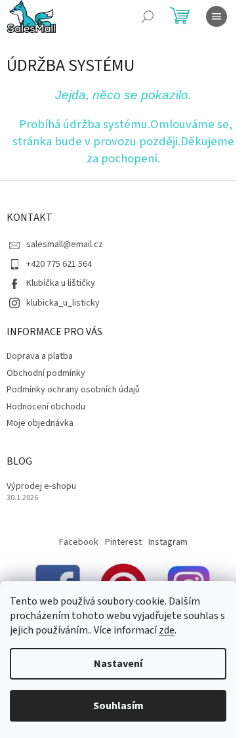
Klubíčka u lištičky (60, 283)
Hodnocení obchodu (46, 406)
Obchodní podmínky (46, 373)
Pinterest (123, 542)
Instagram (168, 542)
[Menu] (216, 16)
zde (166, 630)
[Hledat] (147, 16)
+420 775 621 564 (59, 264)
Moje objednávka (40, 423)
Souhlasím (118, 706)
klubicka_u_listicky (63, 303)
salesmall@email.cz (64, 244)
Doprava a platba (40, 356)
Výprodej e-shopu (41, 486)
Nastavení (118, 664)
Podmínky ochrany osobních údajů (73, 389)
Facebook (78, 542)
